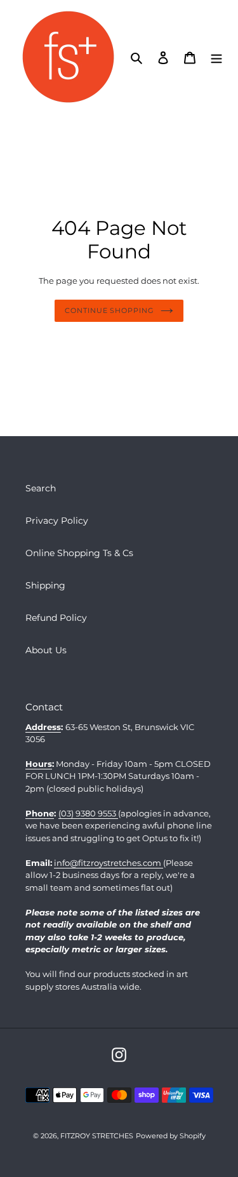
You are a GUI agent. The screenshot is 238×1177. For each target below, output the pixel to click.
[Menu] (216, 57)
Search (40, 488)
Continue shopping (109, 310)
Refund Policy (56, 617)
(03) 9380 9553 (88, 813)
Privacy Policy (56, 520)
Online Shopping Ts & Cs (79, 553)
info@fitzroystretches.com (108, 863)
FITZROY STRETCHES (96, 1135)
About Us (46, 650)
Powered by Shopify (171, 1135)
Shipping (45, 585)
